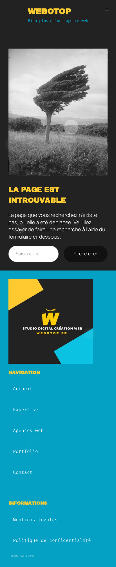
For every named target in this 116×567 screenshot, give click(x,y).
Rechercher (85, 253)
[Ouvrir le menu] (107, 9)
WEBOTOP (49, 11)
